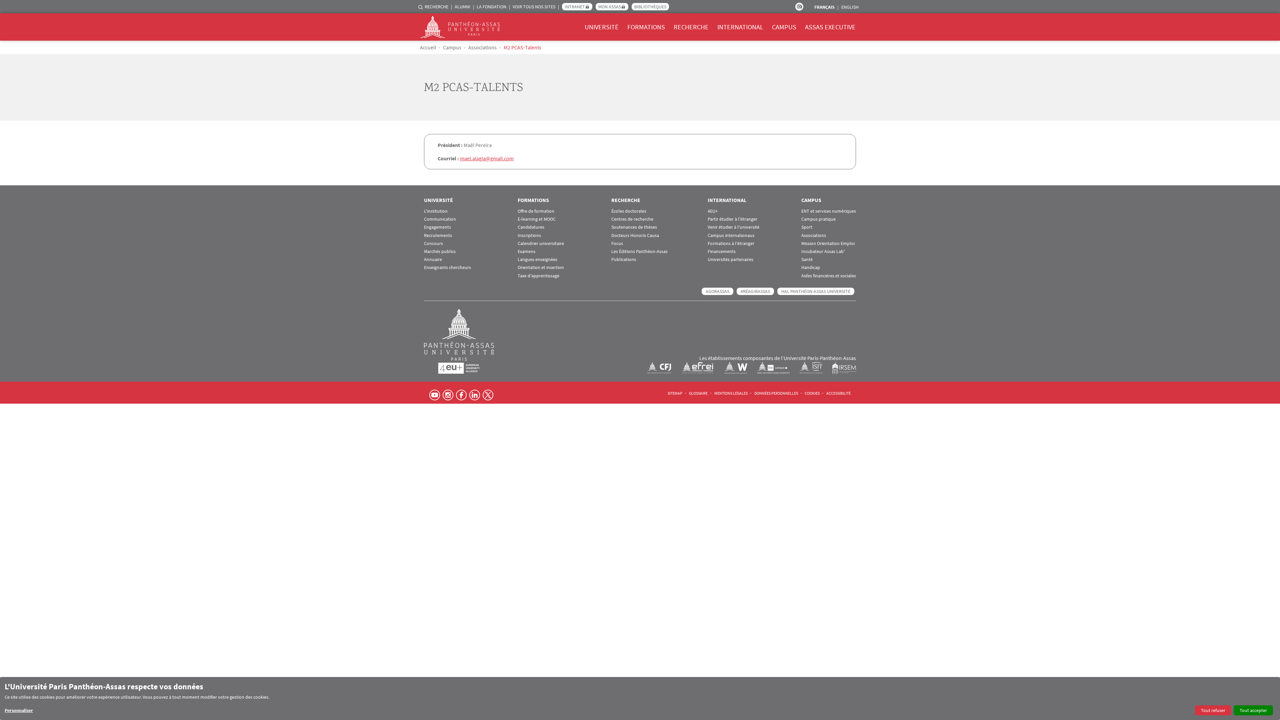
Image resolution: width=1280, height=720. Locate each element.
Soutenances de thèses (634, 227)
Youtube (434, 395)
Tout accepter (1253, 710)
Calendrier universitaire (541, 243)
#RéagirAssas (755, 291)
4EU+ (713, 211)
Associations (482, 47)
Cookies (812, 393)
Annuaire (433, 259)
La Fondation (491, 7)
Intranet (575, 6)
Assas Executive (830, 27)
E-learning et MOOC (537, 219)
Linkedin (474, 395)
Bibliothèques (650, 6)
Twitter (488, 395)
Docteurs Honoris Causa (635, 235)
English (850, 7)
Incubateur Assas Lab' (823, 251)
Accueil (428, 47)
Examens (526, 251)
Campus (784, 27)
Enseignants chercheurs (447, 267)
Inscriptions (529, 235)
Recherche (436, 7)
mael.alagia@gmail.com (487, 158)
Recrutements (438, 235)
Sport (806, 227)
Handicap (810, 267)
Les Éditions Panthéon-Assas (639, 251)
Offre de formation (536, 211)
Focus (617, 243)
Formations (646, 27)
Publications (623, 259)
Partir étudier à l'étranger (732, 219)
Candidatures (531, 227)
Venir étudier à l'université (733, 227)
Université (602, 27)
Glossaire (698, 393)
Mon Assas (609, 6)
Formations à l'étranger (731, 243)
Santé (807, 259)
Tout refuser (1213, 710)
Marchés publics (440, 251)
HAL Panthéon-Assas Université (815, 291)
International (740, 27)
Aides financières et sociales (828, 276)
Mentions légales (731, 393)
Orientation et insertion (541, 267)
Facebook (461, 395)
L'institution (436, 211)
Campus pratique (818, 219)
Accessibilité (838, 393)
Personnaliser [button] (19, 710)
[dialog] (640, 698)
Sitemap (675, 393)
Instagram (448, 395)
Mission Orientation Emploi (828, 243)
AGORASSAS (717, 291)
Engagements (437, 227)
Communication (440, 219)
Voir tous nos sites (534, 7)
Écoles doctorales (628, 211)
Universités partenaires (730, 259)
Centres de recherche (632, 219)
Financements (722, 251)
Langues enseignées (537, 259)
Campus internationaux (731, 235)
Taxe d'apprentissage (538, 276)
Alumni (462, 7)
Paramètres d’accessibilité (799, 7)
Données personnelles (776, 393)
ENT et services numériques (828, 211)
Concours (433, 243)
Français (824, 7)
